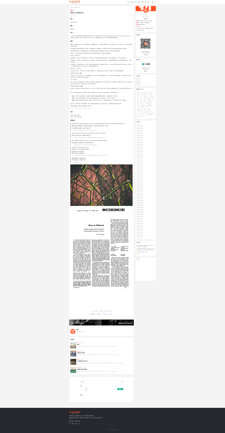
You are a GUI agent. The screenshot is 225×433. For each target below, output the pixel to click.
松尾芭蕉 (149, 105)
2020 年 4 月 (139, 204)
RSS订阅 (145, 54)
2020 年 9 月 (139, 195)
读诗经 (135, 2)
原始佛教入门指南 (141, 24)
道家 (143, 107)
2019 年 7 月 (139, 219)
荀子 (151, 103)
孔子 (140, 94)
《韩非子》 (143, 114)
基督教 (145, 96)
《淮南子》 (139, 107)
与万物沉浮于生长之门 (82, 361)
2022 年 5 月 (139, 161)
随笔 (145, 2)
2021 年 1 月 (139, 188)
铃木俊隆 (148, 109)
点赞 (105, 314)
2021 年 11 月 (139, 172)
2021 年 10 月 (139, 174)
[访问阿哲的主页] (145, 10)
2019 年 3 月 (139, 225)
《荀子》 (138, 105)
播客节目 (145, 71)
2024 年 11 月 (139, 133)
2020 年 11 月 (139, 191)
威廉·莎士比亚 (139, 109)
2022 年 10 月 (139, 154)
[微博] (70, 424)
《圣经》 (152, 96)
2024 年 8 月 (139, 137)
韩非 (147, 114)
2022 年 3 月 (139, 165)
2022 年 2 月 (139, 167)
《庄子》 (141, 96)
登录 (122, 381)
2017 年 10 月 (139, 235)
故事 (148, 96)
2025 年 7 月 (139, 128)
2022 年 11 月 (139, 153)
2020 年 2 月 (139, 207)
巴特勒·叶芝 (151, 114)
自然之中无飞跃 (81, 352)
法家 (140, 116)
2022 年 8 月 (139, 156)
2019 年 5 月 (139, 223)
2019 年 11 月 (139, 212)
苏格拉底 (142, 105)
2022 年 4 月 (139, 163)
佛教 (152, 92)
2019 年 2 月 (139, 226)
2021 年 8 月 (139, 177)
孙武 (140, 101)
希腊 (151, 94)
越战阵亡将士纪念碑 (82, 369)
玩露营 (142, 2)
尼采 (138, 103)
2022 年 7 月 (139, 158)
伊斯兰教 (149, 101)
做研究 (139, 2)
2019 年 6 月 (139, 221)
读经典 (131, 2)
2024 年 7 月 (139, 139)
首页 (128, 2)
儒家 (143, 92)
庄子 (138, 96)
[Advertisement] (101, 299)
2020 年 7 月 (139, 198)
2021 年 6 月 (139, 181)
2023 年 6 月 (139, 146)
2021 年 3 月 (139, 184)
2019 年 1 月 (139, 228)
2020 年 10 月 (139, 193)
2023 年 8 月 (139, 144)
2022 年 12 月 (139, 151)
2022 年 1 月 (139, 168)
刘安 (148, 107)
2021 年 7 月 (139, 179)
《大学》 (144, 109)
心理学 (146, 92)
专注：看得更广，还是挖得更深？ (144, 22)
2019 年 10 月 (139, 214)
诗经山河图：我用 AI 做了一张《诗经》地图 (146, 20)
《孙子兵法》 (145, 101)
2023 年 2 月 (139, 149)
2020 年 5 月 (139, 202)
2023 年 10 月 (139, 142)
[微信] (76, 424)
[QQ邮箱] (79, 424)
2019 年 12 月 (139, 211)
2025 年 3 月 (139, 130)
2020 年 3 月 (139, 205)
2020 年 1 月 (139, 209)
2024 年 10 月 (139, 135)
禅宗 (138, 92)
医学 (145, 107)
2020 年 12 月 (139, 190)
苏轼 (138, 116)
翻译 (148, 2)
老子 (148, 94)
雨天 (78, 344)
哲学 (149, 92)
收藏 (99, 314)
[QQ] (73, 424)
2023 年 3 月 (139, 147)
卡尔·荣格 (147, 103)
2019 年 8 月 (139, 218)
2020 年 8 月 (139, 197)
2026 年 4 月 (139, 126)
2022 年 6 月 (139, 160)
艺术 (146, 105)
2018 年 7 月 (139, 230)
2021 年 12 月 (139, 170)
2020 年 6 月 (139, 200)
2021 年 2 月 (139, 186)
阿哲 (77, 329)
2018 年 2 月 (139, 232)
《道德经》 (144, 94)
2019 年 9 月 (139, 216)
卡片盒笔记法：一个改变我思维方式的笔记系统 (146, 28)
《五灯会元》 (142, 103)
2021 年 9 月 (139, 175)
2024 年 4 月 (139, 140)
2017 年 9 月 (139, 237)
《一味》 (138, 114)
